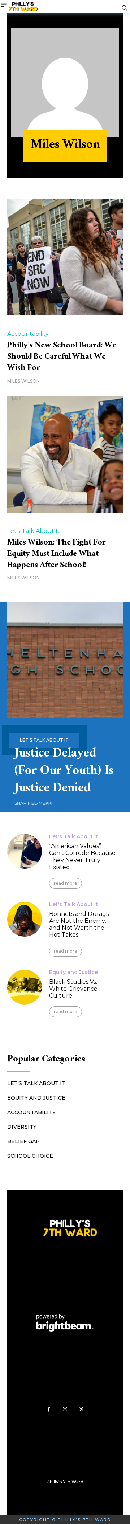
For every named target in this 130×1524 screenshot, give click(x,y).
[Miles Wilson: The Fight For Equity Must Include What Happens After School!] (65, 454)
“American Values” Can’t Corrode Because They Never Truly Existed (82, 857)
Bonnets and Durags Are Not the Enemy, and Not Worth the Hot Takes (79, 924)
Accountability (28, 334)
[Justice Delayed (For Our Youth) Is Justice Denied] (65, 660)
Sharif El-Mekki (33, 803)
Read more (65, 883)
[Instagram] (65, 1409)
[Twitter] (81, 1409)
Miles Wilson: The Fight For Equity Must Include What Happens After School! (56, 554)
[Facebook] (49, 1409)
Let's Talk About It (33, 531)
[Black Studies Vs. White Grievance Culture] (24, 987)
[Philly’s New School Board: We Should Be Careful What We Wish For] (65, 257)
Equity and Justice (73, 972)
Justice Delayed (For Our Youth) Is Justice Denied (63, 772)
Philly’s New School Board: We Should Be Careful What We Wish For (61, 357)
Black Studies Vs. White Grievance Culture (73, 988)
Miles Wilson (23, 381)
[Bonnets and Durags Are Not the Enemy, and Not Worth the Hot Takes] (24, 919)
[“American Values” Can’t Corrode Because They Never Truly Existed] (24, 851)
